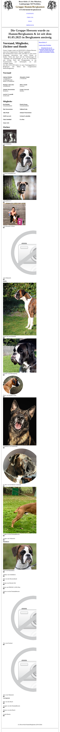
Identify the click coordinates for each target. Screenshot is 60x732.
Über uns (30, 17)
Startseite (30, 13)
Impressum (30, 25)
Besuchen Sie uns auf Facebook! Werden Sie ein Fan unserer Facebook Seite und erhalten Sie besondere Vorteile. (46, 50)
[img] (30, 6)
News (30, 21)
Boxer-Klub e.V (43, 42)
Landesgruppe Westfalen (45, 45)
